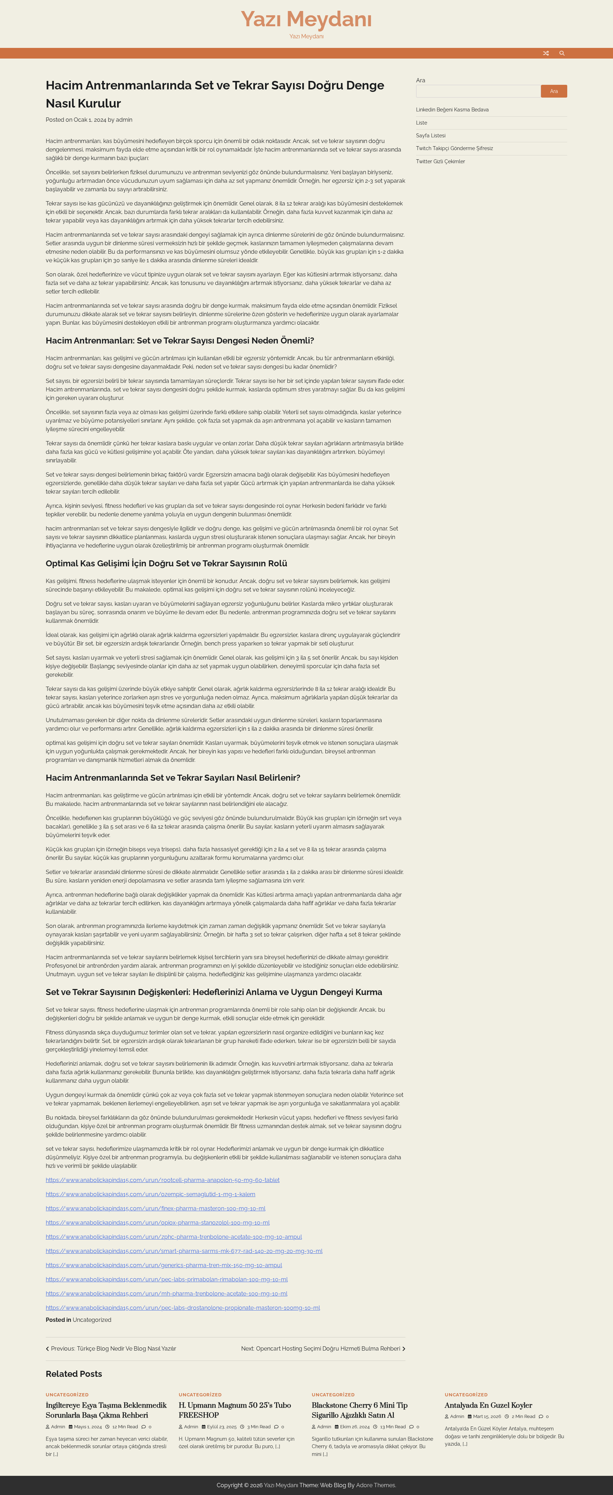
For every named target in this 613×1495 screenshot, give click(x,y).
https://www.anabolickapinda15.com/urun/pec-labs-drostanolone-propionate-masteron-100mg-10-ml (183, 1307)
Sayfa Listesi (431, 135)
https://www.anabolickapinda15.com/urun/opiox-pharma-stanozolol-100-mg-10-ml (158, 1222)
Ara (420, 80)
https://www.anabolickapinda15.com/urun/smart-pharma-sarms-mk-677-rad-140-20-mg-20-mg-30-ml (184, 1251)
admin (124, 119)
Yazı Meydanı (306, 18)
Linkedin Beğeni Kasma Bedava (452, 109)
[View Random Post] (546, 53)
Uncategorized (92, 1320)
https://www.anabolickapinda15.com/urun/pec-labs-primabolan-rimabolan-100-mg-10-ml (167, 1279)
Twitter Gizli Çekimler (440, 161)
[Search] (562, 53)
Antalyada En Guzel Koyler (488, 1405)
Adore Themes (375, 1485)
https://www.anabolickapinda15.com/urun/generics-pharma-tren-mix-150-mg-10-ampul (164, 1265)
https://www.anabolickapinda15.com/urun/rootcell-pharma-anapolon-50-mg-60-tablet (163, 1180)
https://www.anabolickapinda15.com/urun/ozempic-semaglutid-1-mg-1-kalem (150, 1194)
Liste (421, 123)
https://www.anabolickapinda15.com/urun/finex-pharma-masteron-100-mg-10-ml (155, 1208)
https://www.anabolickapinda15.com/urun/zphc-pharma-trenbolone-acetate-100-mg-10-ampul (174, 1236)
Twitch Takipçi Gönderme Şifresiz (454, 148)
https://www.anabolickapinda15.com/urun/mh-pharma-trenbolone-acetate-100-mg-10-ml (166, 1293)
